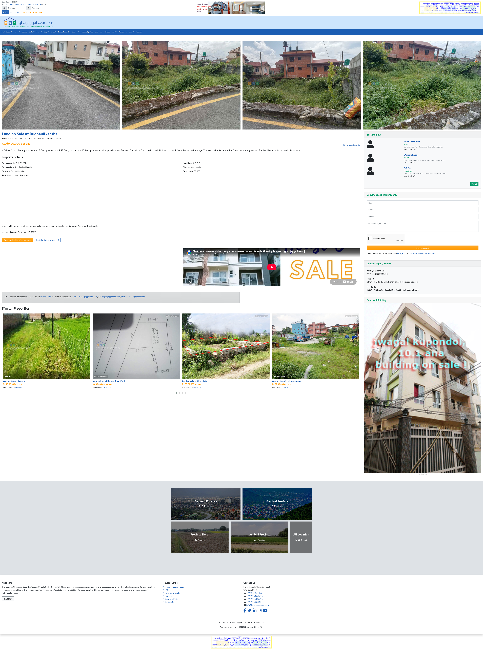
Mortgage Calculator (353, 145)
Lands (75, 32)
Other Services (125, 32)
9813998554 (36, 4)
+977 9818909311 (254, 596)
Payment (168, 596)
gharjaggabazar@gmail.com (133, 296)
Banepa (8, 376)
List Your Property (10, 32)
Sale (38, 32)
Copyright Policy (171, 599)
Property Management (91, 32)
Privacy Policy (401, 253)
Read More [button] (8, 599)
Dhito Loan (110, 32)
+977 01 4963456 (254, 593)
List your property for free (32, 12)
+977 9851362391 (254, 599)
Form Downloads (172, 593)
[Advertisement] (405, 22)
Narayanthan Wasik (101, 376)
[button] (176, 393)
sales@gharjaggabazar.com (85, 296)
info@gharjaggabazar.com (109, 296)
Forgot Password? (16, 12)
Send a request (422, 248)
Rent (53, 32)
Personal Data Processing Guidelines (422, 253)
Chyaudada (188, 376)
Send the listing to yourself (47, 240)
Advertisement (423, 474)
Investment (63, 32)
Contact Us (169, 602)
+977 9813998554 (254, 602)
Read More (18, 387)
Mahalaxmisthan (280, 376)
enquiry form (45, 296)
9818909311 (17, 4)
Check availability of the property (18, 240)
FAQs (167, 590)
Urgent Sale (27, 32)
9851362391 (27, 4)
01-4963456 (8, 4)
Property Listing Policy (174, 587)
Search (139, 32)
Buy (45, 32)
